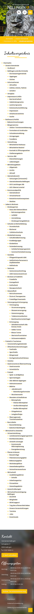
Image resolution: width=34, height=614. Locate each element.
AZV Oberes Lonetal (16, 187)
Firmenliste (13, 483)
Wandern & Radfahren (18, 397)
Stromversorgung (18, 307)
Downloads (13, 517)
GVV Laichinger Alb (16, 184)
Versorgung (14, 305)
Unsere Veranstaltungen (19, 508)
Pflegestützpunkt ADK (17, 257)
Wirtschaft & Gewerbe (13, 431)
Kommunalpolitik (14, 190)
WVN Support (14, 502)
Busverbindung (15, 425)
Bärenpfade (16, 400)
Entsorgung (14, 322)
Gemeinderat (14, 193)
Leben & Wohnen (11, 204)
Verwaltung (12, 142)
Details (14, 477)
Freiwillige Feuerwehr (17, 299)
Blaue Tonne (16, 333)
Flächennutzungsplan (18, 458)
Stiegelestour (16, 411)
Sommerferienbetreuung (21, 252)
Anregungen (14, 136)
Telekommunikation (19, 316)
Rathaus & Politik (12, 119)
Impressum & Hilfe (14, 96)
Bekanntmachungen (15, 122)
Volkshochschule (16, 232)
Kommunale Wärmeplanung (17, 445)
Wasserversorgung (18, 310)
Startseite (7, 63)
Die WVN (12, 497)
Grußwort (11, 68)
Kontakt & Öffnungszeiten (19, 150)
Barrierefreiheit (15, 99)
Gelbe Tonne (16, 330)
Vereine (10, 361)
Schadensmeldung (16, 133)
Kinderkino (13, 243)
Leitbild (14, 215)
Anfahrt (12, 91)
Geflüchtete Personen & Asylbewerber (18, 261)
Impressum (13, 111)
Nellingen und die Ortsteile (17, 71)
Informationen (13, 82)
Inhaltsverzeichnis (16, 114)
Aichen (12, 79)
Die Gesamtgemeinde (17, 74)
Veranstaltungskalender (17, 344)
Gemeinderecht (13, 176)
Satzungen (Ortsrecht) (18, 179)
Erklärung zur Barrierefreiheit (17, 607)
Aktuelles (13, 85)
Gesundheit (12, 291)
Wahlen (12, 201)
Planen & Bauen (13, 452)
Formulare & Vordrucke (18, 130)
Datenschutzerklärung (18, 108)
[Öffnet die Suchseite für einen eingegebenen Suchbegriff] (19, 12)
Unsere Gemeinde (12, 66)
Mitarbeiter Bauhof (16, 148)
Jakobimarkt (16, 389)
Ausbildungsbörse (16, 475)
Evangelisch (14, 282)
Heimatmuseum (15, 384)
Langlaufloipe (16, 414)
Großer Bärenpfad (20, 406)
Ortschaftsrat (14, 196)
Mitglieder (13, 500)
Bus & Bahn (11, 422)
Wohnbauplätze (15, 464)
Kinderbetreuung (14, 235)
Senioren (10, 268)
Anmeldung (16, 218)
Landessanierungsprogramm (20, 436)
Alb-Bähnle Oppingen (17, 381)
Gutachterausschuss (17, 469)
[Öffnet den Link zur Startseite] (17, 4)
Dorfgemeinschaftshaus (19, 358)
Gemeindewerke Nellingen (19, 181)
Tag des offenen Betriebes (19, 505)
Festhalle (13, 349)
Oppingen (13, 76)
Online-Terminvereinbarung (20, 127)
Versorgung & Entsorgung (17, 302)
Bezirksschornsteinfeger (20, 319)
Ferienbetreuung (15, 246)
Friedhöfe (13, 279)
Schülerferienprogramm (20, 249)
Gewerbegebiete (15, 486)
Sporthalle (13, 352)
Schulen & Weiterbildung (17, 224)
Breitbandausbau (16, 439)
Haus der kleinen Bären (18, 210)
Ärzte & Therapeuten (17, 296)
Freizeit (10, 372)
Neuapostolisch (15, 288)
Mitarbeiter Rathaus (17, 145)
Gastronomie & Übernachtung (19, 364)
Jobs (11, 514)
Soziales (10, 255)
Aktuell (12, 173)
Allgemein (13, 167)
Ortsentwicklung (13, 433)
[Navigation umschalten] (30, 12)
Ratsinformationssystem (19, 199)
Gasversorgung (17, 313)
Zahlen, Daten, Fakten (17, 88)
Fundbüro (13, 139)
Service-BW (11, 156)
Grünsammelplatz (18, 338)
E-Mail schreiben (10, 555)
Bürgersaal (13, 355)
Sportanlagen (14, 378)
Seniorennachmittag (17, 271)
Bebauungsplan (15, 461)
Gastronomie (14, 366)
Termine (12, 511)
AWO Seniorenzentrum (18, 274)
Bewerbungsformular (21, 392)
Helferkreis (13, 265)
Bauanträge (14, 455)
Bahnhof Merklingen (17, 428)
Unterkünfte (14, 369)
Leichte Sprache (15, 105)
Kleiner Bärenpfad (20, 403)
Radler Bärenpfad (20, 408)
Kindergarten (12, 207)
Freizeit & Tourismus (13, 341)
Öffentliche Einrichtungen (17, 347)
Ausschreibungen (14, 489)
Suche (11, 117)
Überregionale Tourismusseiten (15, 418)
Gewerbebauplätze (16, 466)
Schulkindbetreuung (17, 238)
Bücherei (12, 229)
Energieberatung (18, 449)
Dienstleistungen (16, 159)
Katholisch (13, 285)
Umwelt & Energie (16, 442)
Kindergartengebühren (20, 221)
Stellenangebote (15, 153)
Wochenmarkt (17, 394)
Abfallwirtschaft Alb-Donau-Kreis (19, 326)
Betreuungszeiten (18, 212)
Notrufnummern (15, 293)
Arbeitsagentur (15, 480)
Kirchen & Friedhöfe (14, 277)
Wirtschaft (11, 472)
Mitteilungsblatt (13, 165)
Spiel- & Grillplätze (16, 375)
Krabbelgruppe (15, 241)
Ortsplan (10, 94)
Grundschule (14, 226)
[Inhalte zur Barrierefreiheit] (25, 12)
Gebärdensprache (16, 102)
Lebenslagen (14, 162)
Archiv (11, 170)
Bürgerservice (12, 125)
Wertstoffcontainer (19, 335)
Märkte (12, 386)
